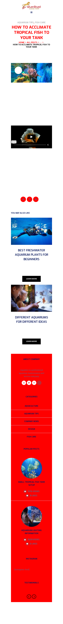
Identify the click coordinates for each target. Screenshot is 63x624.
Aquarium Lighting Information (31, 532)
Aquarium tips (25, 22)
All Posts (32, 42)
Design (31, 429)
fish (17, 191)
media (22, 191)
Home (21, 42)
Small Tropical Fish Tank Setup (31, 483)
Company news (31, 421)
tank (28, 191)
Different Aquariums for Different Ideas (31, 319)
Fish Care (40, 22)
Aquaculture (31, 406)
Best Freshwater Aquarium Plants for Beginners (31, 254)
